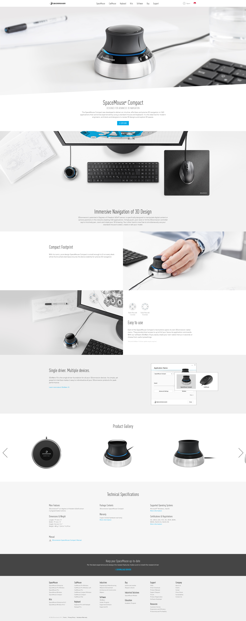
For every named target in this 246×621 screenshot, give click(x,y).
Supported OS (104, 607)
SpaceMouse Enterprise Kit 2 (57, 602)
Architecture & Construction (108, 590)
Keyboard (123, 3)
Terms (65, 617)
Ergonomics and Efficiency (157, 609)
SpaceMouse (100, 3)
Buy (148, 3)
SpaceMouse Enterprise (56, 585)
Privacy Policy (71, 617)
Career (178, 590)
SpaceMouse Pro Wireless (56, 587)
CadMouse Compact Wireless (82, 592)
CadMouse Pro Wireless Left (82, 587)
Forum (152, 594)
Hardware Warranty (82, 617)
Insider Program (104, 602)
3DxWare (102, 600)
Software (140, 3)
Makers (102, 592)
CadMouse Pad (78, 597)
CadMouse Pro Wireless (81, 585)
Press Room (179, 592)
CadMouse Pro (78, 590)
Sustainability (179, 594)
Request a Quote (129, 587)
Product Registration (156, 597)
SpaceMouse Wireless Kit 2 (57, 604)
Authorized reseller (130, 585)
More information (105, 520)
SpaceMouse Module (131, 595)
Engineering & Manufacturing (108, 585)
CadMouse (112, 3)
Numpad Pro (77, 607)
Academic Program (130, 603)
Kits (131, 3)
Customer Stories (155, 607)
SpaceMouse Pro (54, 590)
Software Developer (156, 599)
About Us (178, 585)
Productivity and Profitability (158, 611)
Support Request (155, 592)
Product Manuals (155, 590)
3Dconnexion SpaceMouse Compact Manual (67, 540)
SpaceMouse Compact (55, 594)
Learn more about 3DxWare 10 (59, 387)
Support (156, 3)
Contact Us (179, 597)
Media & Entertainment (106, 587)
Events (178, 587)
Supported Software (105, 604)
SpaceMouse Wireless (55, 592)
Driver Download (155, 587)
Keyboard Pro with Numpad (82, 604)
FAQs (151, 585)
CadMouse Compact (80, 594)
